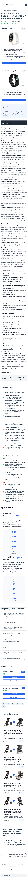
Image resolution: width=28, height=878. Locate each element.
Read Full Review (18, 514)
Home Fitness (7, 10)
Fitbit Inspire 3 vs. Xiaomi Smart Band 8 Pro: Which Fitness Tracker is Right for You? (12, 832)
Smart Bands (14, 10)
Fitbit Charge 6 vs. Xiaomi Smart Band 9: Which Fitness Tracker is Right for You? (15, 843)
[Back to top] (16, 869)
